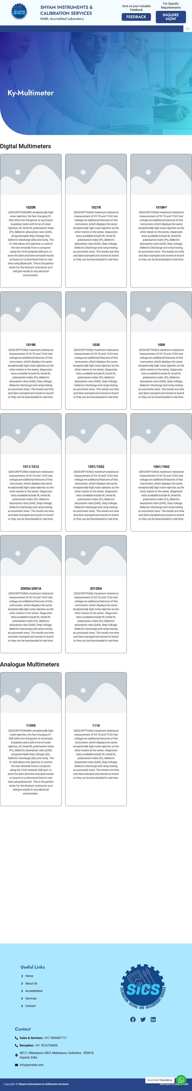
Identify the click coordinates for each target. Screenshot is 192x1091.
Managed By (174, 1084)
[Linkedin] (153, 1019)
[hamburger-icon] (187, 28)
